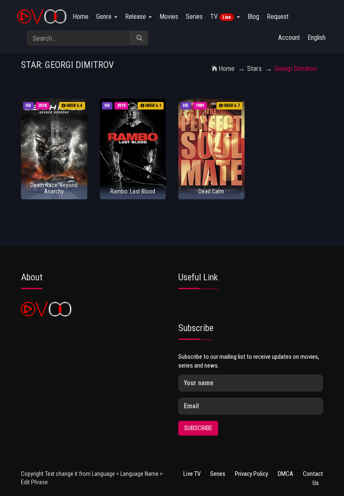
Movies (168, 17)
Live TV (192, 474)
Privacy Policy (251, 474)
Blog (253, 17)
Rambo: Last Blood (132, 191)
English (317, 38)
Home (81, 17)
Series (194, 17)
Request (278, 17)
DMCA (285, 474)
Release (136, 17)
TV (220, 17)
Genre (104, 17)
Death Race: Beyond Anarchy (54, 188)
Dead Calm (211, 191)
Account (289, 38)
